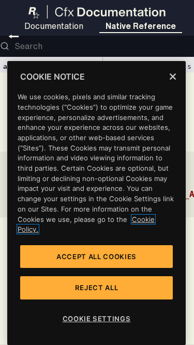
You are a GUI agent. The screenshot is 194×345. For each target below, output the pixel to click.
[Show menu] (13, 36)
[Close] (172, 76)
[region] (96, 203)
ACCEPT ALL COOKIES (96, 256)
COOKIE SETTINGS (97, 318)
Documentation (53, 26)
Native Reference (141, 26)
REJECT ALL (96, 287)
